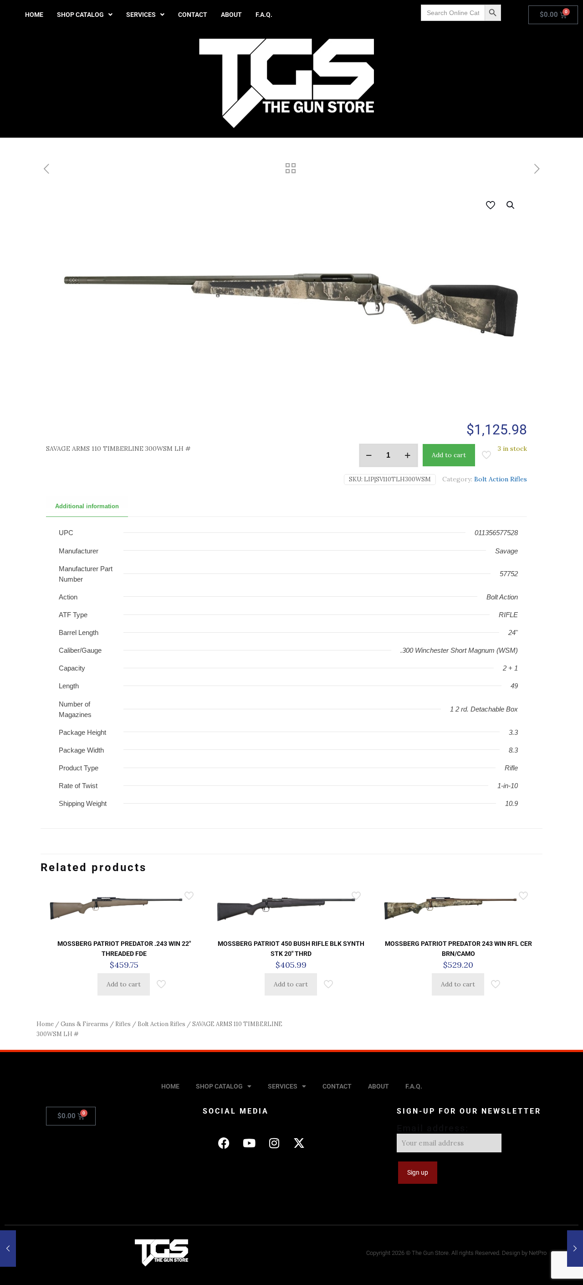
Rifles (123, 1024)
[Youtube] (249, 1143)
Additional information (87, 506)
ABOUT (231, 14)
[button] (84, 15)
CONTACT (192, 14)
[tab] (87, 506)
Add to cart (449, 455)
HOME (34, 14)
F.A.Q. (264, 14)
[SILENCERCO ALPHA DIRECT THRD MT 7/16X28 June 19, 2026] (8, 1248)
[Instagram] (274, 1143)
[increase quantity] (408, 455)
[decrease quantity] (369, 455)
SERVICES (141, 14)
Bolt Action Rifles (500, 479)
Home (45, 1024)
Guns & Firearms (84, 1024)
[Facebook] (224, 1143)
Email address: (433, 1128)
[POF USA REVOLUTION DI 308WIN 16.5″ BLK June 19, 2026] (575, 1248)
